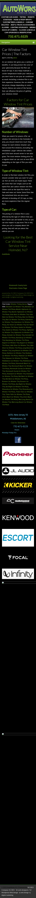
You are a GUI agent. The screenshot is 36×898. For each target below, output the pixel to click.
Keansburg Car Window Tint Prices (17, 340)
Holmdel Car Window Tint (15, 335)
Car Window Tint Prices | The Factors (16, 51)
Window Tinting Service (19, 304)
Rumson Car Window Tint (10, 381)
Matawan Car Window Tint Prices (16, 358)
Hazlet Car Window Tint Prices (15, 330)
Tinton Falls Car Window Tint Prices (17, 394)
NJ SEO (27, 293)
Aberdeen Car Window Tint (15, 307)
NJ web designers (22, 890)
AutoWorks (6, 254)
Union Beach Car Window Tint (12, 397)
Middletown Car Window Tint (12, 361)
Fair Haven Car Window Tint (16, 325)
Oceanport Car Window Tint (16, 374)
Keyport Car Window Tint (10, 343)
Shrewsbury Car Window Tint (12, 389)
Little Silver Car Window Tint (19, 345)
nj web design (24, 892)
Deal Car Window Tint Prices (14, 319)
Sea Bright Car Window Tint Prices (16, 387)
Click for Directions (18, 423)
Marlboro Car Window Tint (16, 353)
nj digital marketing (17, 297)
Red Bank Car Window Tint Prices (16, 379)
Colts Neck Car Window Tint (19, 314)
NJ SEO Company (17, 293)
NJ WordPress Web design (22, 295)
